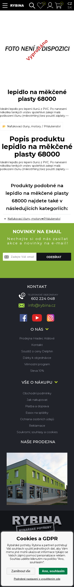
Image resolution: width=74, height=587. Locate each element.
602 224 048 (43, 298)
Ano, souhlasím (53, 571)
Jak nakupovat (37, 400)
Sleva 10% (37, 370)
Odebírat (53, 257)
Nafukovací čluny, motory (24, 126)
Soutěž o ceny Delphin (37, 351)
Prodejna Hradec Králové (37, 338)
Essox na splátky (37, 412)
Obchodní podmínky (37, 393)
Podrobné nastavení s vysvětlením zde (37, 578)
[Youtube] (37, 318)
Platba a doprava (37, 406)
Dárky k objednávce (37, 358)
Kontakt (37, 345)
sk (70, 7)
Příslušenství (52, 126)
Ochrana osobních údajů (37, 419)
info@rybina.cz (41, 305)
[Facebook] (23, 318)
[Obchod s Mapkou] (37, 479)
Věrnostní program (37, 364)
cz (70, 4)
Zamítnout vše (20, 571)
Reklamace (37, 425)
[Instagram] (50, 318)
